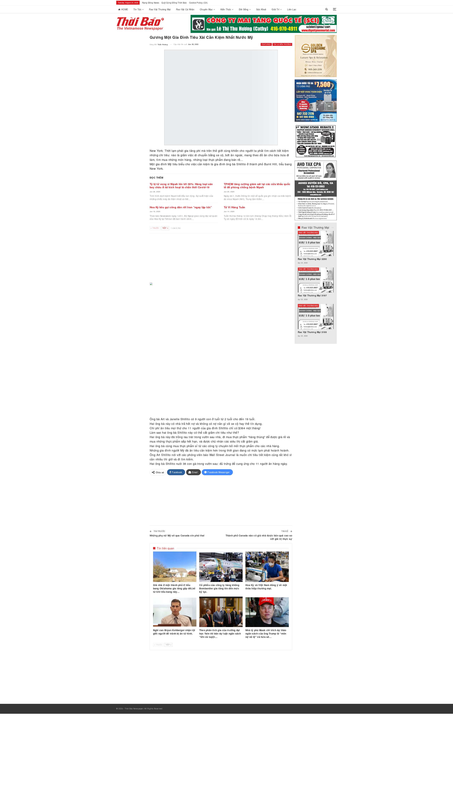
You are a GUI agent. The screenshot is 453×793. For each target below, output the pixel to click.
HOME (124, 9)
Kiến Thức (225, 9)
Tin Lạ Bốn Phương (282, 44)
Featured (266, 44)
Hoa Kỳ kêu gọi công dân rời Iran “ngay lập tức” (181, 207)
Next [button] (330, 26)
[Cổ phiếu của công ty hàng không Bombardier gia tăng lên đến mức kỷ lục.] (221, 566)
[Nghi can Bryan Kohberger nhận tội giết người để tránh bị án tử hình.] (174, 612)
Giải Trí (275, 9)
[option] (316, 286)
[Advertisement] (221, 258)
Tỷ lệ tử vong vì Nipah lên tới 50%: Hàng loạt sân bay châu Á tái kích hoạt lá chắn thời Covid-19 (181, 185)
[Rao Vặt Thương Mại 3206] (316, 243)
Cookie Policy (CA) (198, 2)
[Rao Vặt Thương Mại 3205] (316, 279)
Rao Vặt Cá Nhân (185, 9)
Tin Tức (137, 9)
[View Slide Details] (264, 24)
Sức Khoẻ (261, 9)
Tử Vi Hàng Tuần (234, 207)
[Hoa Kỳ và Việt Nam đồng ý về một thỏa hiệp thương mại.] (267, 566)
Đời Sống (243, 9)
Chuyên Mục (206, 9)
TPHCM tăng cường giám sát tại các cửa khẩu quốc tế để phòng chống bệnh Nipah (257, 185)
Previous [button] (324, 26)
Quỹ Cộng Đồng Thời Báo (174, 2)
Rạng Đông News (150, 2)
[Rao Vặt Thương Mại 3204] (316, 316)
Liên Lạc (291, 9)
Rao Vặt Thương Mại (160, 9)
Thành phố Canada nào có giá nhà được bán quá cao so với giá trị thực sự (259, 537)
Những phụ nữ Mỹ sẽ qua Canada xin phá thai (177, 535)
